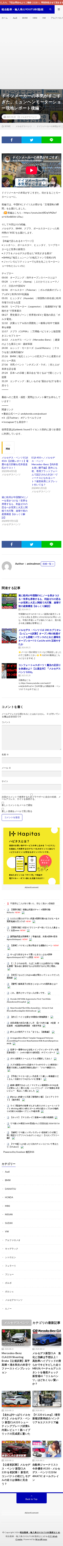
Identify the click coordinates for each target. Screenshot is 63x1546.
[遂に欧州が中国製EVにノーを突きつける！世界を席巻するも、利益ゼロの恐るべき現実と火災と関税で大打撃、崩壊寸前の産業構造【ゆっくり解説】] (9, 601)
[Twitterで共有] (31, 139)
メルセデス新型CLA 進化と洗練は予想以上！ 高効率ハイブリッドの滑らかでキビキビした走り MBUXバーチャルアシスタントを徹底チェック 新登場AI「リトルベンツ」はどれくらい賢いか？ (46, 1368)
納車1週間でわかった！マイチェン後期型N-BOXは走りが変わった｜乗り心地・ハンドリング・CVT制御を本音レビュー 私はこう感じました (33, 1088)
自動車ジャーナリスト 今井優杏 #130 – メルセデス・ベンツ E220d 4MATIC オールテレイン (46, 1472)
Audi (15, 18)
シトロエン (10, 1257)
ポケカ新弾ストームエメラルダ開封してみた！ (31, 1058)
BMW (25, 18)
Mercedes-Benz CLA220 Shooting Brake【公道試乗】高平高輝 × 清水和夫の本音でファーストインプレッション (16, 1363)
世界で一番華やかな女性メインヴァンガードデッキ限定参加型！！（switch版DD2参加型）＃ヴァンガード (33, 1051)
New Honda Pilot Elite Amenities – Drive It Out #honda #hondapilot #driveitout (30, 1009)
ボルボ (8, 1282)
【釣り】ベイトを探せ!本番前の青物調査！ (29, 1017)
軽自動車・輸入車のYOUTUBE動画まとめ (40, 1532)
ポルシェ (9, 1291)
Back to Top (31, 1499)
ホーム (5, 18)
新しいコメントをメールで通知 (17, 805)
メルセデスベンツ (29, 117)
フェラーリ (10, 1265)
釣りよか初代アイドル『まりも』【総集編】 (30, 1031)
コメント (6, 722)
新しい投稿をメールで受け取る (17, 811)
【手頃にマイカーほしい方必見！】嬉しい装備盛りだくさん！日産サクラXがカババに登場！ (33, 1077)
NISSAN (9, 1214)
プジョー (9, 1274)
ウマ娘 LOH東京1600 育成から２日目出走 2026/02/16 (34, 1123)
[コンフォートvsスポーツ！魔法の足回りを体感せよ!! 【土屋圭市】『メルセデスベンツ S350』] (9, 670)
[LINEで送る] (51, 139)
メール (6, 768)
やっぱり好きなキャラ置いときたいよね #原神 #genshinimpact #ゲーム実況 (29, 956)
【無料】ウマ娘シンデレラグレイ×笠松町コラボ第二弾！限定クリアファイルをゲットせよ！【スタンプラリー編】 (33, 1135)
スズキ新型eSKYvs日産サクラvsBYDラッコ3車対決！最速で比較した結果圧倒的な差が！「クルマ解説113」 (33, 1066)
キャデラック (11, 1248)
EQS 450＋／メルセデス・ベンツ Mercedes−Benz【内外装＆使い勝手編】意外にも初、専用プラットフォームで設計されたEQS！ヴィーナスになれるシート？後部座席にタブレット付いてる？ (45, 471)
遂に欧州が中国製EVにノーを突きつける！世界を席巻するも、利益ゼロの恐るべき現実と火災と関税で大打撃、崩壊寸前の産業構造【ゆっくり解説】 (15, 507)
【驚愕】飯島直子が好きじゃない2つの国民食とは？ (34, 984)
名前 (5, 754)
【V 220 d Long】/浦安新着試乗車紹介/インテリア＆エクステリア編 (46, 1418)
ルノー (8, 1308)
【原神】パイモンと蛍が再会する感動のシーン (31, 945)
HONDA (9, 1197)
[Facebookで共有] (12, 139)
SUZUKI (9, 1223)
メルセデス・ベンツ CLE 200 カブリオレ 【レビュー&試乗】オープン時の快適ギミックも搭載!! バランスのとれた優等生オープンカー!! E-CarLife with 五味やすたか (39, 637)
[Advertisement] (31, 55)
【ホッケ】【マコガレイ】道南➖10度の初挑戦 (31, 1117)
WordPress (41, 1539)
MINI (35, 18)
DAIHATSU (10, 1188)
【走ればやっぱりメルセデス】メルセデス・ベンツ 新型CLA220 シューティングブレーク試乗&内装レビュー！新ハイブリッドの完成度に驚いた (16, 1424)
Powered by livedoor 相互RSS (18, 1152)
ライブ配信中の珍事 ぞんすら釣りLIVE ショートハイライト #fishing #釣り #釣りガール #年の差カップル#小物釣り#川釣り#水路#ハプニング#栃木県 (33, 1108)
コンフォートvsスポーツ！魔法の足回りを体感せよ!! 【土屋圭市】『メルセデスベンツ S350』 (39, 669)
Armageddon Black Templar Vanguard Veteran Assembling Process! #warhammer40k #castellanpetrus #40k (32, 1041)
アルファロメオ (12, 1240)
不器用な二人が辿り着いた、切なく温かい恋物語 (32, 903)
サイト (5, 781)
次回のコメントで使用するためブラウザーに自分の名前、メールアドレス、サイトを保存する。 (31, 798)
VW (44, 18)
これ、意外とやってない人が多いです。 (28, 993)
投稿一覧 (47, 563)
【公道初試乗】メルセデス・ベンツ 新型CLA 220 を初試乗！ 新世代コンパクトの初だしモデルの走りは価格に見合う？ (16, 1474)
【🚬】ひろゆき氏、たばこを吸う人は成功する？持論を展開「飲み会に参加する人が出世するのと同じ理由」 (33, 964)
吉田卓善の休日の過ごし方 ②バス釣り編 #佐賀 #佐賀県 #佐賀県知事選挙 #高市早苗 (33, 1024)
